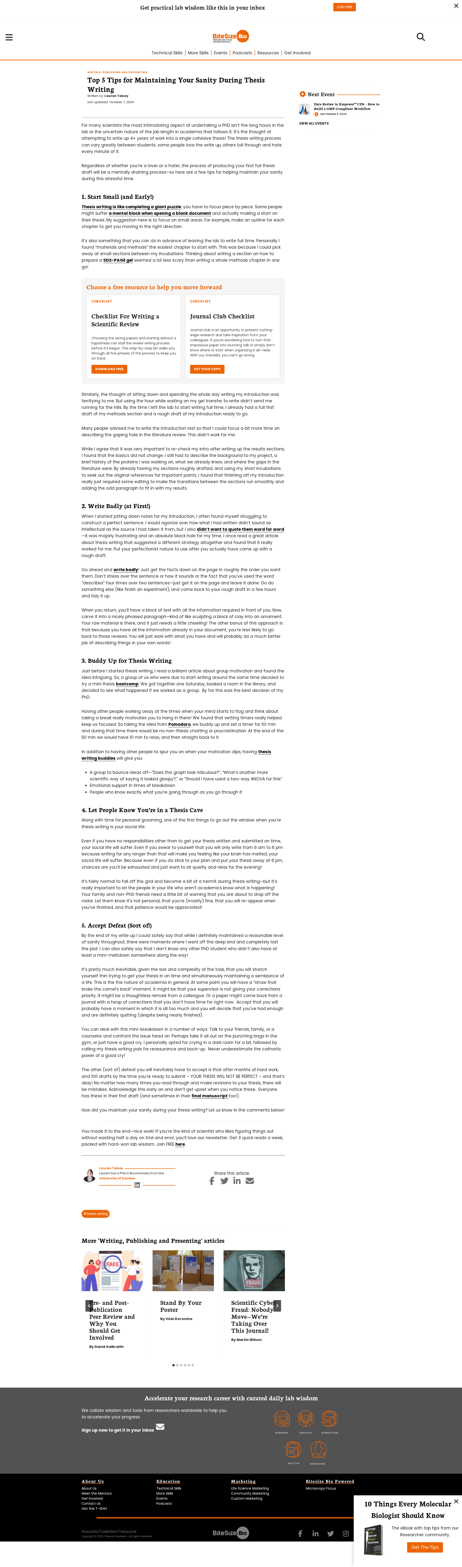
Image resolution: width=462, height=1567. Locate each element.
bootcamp (127, 684)
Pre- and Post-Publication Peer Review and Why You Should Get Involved (112, 1319)
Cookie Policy (109, 1531)
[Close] (456, 1501)
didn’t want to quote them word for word (240, 529)
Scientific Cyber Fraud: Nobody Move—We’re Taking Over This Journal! (253, 1316)
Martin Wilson (249, 1339)
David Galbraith (109, 1346)
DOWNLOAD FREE (109, 369)
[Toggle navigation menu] (9, 37)
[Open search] (421, 38)
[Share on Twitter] (224, 1182)
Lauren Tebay (116, 96)
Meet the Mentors (97, 1493)
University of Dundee (117, 1178)
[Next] (277, 1306)
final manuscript (210, 1096)
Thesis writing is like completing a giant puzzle (131, 207)
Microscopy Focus (321, 1488)
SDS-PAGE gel (118, 260)
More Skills (198, 53)
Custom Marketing (246, 1498)
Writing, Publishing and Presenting (117, 72)
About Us (89, 1488)
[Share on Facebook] (212, 1182)
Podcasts (242, 53)
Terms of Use (128, 1531)
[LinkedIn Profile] (137, 1186)
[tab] (173, 1365)
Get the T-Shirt (94, 1508)
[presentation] (112, 1270)
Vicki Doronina (179, 1318)
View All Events (314, 123)
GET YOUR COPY (207, 369)
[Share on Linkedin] (237, 1182)
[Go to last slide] (89, 1306)
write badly (126, 570)
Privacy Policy (90, 1531)
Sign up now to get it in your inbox (118, 1430)
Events (220, 53)
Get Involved (297, 53)
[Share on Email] (249, 1182)
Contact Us (91, 1503)
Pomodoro (179, 724)
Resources (268, 53)
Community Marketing (250, 1493)
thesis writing (95, 1214)
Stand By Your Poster (180, 1306)
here (180, 1144)
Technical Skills (167, 53)
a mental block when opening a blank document (160, 213)
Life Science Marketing (250, 1488)
